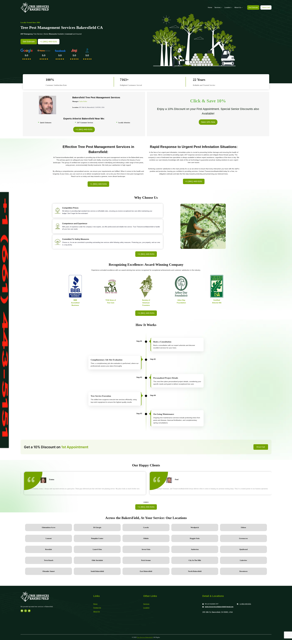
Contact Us (97, 608)
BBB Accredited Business (75, 302)
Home (210, 7)
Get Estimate (253, 7)
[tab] (144, 502)
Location (146, 608)
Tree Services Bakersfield (145, 637)
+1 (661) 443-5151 (245, 604)
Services (146, 604)
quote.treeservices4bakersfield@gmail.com (219, 607)
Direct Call (266, 7)
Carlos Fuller (83, 101)
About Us (96, 611)
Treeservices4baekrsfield (214, 171)
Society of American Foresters (146, 302)
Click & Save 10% (208, 100)
